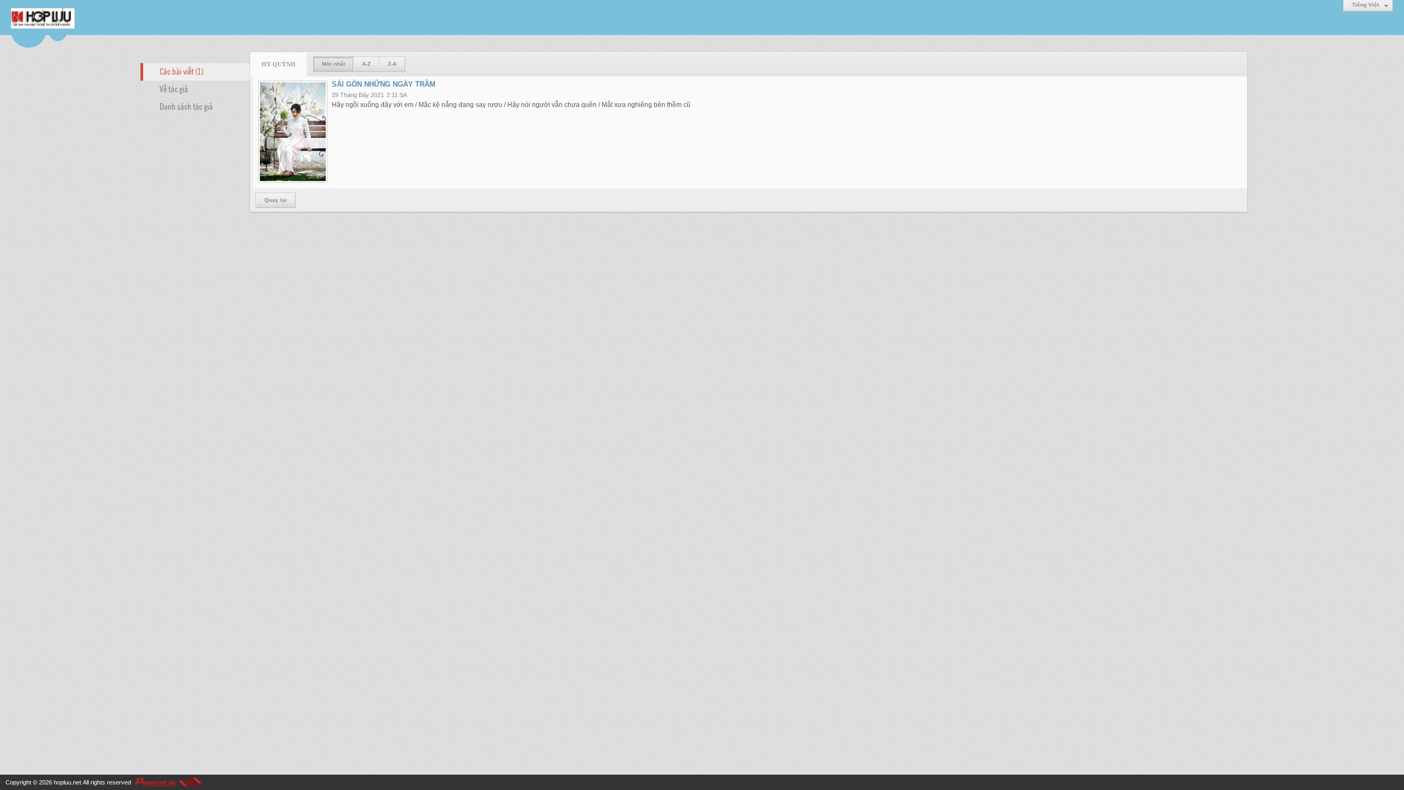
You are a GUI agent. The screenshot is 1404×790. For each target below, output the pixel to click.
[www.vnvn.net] (168, 782)
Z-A (392, 64)
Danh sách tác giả (186, 106)
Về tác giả (174, 88)
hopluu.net (67, 782)
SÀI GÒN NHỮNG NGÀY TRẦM (383, 84)
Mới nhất (333, 64)
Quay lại (275, 200)
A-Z (366, 64)
